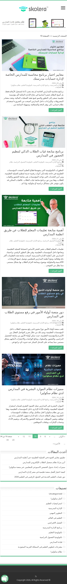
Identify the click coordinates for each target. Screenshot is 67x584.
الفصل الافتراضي (55, 523)
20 (13, 440)
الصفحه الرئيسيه (60, 36)
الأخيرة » (56, 443)
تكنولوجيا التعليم (26, 85)
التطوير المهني (56, 513)
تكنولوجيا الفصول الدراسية (23, 162)
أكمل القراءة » (56, 110)
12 (24, 436)
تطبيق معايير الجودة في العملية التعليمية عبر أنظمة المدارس (39, 457)
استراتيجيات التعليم (54, 503)
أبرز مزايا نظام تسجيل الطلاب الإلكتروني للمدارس (44, 462)
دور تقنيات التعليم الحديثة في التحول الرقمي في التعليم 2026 (39, 477)
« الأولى (62, 436)
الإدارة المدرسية (56, 85)
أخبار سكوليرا (56, 498)
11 (29, 436)
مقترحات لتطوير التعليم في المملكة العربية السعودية (40, 547)
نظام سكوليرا (15, 85)
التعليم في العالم (55, 518)
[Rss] (36, 576)
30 (7, 440)
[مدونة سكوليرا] (33, 8)
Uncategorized (56, 323)
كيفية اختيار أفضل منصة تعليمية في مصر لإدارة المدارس (41, 472)
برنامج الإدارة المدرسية (41, 85)
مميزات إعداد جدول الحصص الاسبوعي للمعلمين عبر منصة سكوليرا (37, 467)
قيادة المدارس (56, 542)
